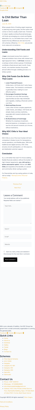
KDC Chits (3, 1)
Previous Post (17, 184)
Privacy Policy (4, 406)
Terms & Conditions (6, 402)
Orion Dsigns (28, 397)
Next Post (17, 187)
